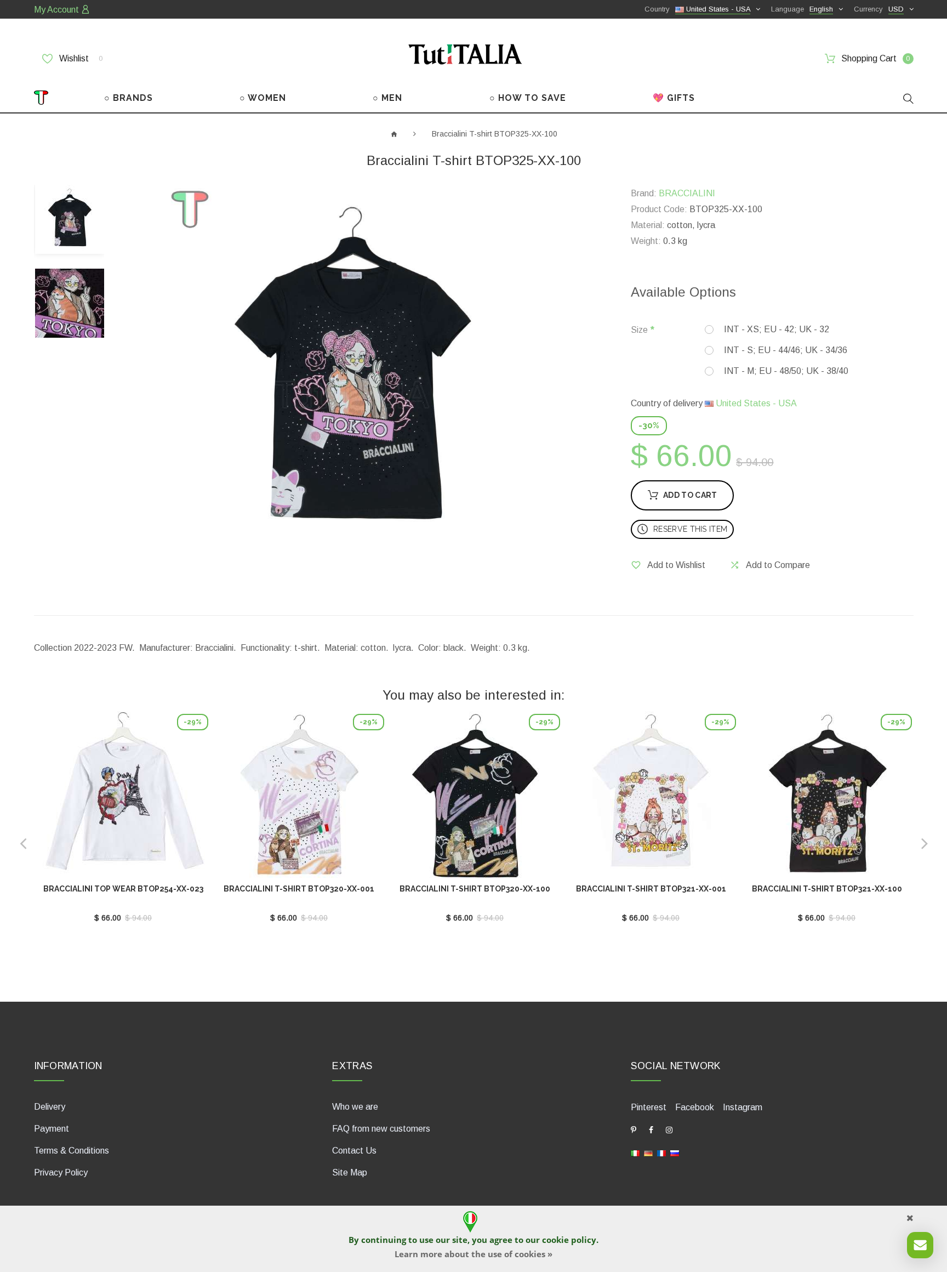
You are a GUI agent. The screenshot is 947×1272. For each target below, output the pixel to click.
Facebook (694, 1107)
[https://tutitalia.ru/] (674, 1153)
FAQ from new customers (381, 1128)
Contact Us (354, 1150)
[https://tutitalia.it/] (635, 1153)
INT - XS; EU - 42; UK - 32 (776, 329)
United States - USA (755, 403)
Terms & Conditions (71, 1150)
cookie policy (569, 1239)
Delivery (49, 1106)
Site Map (349, 1172)
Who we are (355, 1106)
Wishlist (79, 58)
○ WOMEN (262, 98)
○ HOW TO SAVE (527, 98)
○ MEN (387, 98)
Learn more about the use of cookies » (473, 1253)
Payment (51, 1128)
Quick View (123, 799)
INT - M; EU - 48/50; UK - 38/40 (786, 371)
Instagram (742, 1107)
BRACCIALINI (687, 193)
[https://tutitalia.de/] (648, 1153)
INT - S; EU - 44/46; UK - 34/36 (785, 350)
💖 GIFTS (674, 98)
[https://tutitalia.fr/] (661, 1153)
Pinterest (648, 1107)
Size (639, 329)
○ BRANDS (128, 98)
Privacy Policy (61, 1172)
